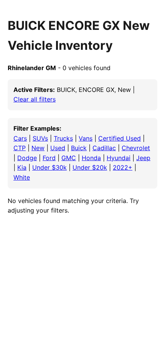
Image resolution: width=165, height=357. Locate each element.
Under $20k (90, 167)
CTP (19, 148)
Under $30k (49, 167)
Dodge (27, 158)
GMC (68, 158)
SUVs (40, 138)
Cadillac (104, 148)
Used (57, 148)
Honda (91, 158)
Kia (21, 167)
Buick (79, 148)
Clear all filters (34, 99)
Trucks (63, 138)
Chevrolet (136, 148)
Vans (85, 138)
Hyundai (118, 158)
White (21, 177)
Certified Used (119, 138)
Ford (49, 158)
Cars (20, 138)
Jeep (143, 158)
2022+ (122, 167)
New (38, 148)
